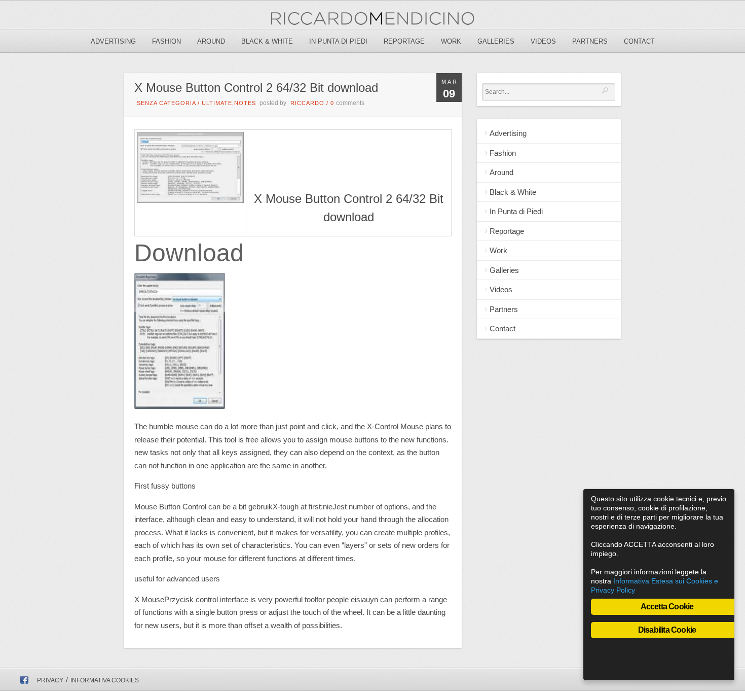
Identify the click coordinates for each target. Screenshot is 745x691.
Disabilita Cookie (667, 630)
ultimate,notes (229, 103)
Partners (590, 41)
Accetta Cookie (667, 606)
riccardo (307, 103)
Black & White (267, 41)
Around (211, 41)
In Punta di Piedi (338, 41)
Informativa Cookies (104, 680)
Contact (639, 41)
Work (451, 41)
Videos (543, 41)
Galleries (495, 41)
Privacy (50, 680)
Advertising (113, 41)
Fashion (166, 41)
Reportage (404, 41)
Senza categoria (166, 103)
